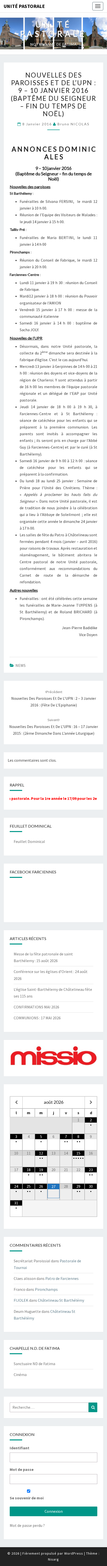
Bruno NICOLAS (73, 124)
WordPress (73, 1553)
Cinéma (20, 1374)
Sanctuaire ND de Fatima (34, 1363)
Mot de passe (22, 1469)
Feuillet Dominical (29, 841)
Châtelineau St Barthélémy (61, 1300)
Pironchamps (46, 1289)
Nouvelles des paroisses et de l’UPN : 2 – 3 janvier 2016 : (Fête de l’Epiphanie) (53, 698)
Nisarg (53, 1559)
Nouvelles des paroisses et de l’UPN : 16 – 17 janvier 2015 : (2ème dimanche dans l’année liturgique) (53, 726)
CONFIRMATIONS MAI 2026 (36, 1006)
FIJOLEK (21, 1300)
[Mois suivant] (91, 1102)
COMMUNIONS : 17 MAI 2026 (37, 1017)
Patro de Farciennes (62, 1278)
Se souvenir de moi (27, 1497)
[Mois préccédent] (16, 1102)
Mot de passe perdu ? (27, 1525)
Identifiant (19, 1447)
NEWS (20, 665)
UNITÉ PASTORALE (24, 6)
